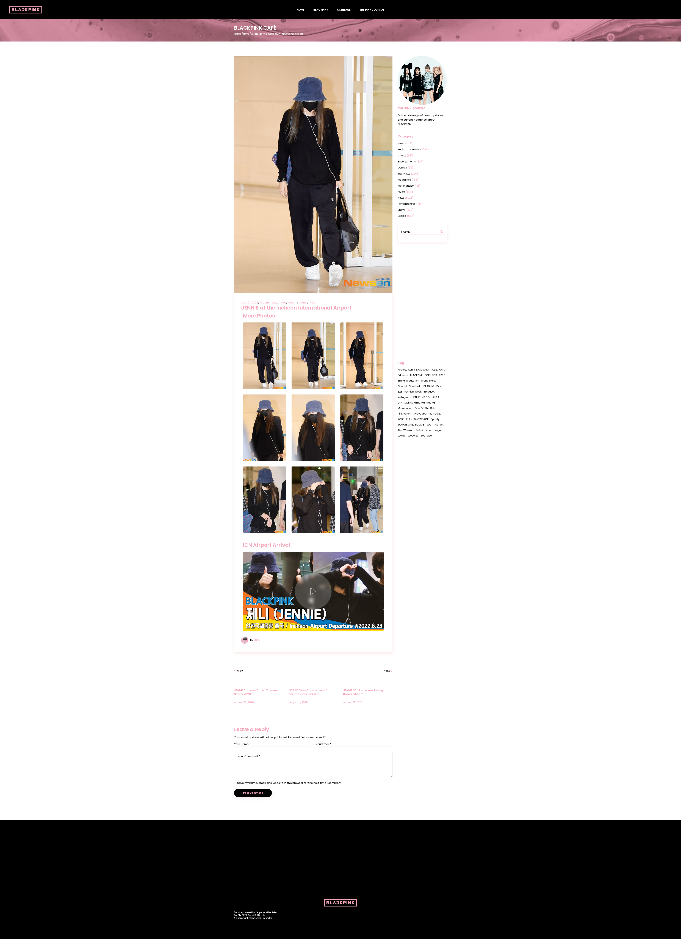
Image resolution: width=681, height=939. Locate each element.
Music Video (405, 408)
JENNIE (303, 302)
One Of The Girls (425, 408)
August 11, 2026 (298, 702)
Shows (402, 210)
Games (402, 167)
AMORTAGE (430, 369)
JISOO (426, 397)
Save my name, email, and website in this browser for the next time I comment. (289, 783)
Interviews (404, 173)
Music (401, 192)
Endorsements (407, 161)
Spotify (435, 419)
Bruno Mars (428, 380)
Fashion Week (413, 391)
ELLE (400, 391)
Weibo (402, 435)
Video (312, 302)
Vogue (438, 430)
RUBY (409, 419)
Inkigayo (429, 391)
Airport (292, 302)
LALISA (435, 397)
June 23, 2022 (249, 302)
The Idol (438, 424)
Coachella (415, 386)
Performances (407, 204)
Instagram (404, 397)
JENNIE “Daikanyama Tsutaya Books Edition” (364, 692)
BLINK (257, 640)
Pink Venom (405, 413)
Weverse (413, 435)
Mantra (425, 402)
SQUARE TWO (423, 424)
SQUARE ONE (405, 424)
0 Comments (268, 302)
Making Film (412, 402)
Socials (402, 216)
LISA (400, 402)
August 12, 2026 (244, 702)
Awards (402, 143)
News (246, 34)
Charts (402, 155)
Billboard (403, 375)
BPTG (442, 375)
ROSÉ (401, 419)
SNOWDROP (421, 419)
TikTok (419, 430)
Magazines (404, 179)
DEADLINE (428, 386)
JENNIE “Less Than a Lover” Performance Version (308, 692)
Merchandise (406, 185)
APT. (441, 369)
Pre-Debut (420, 413)
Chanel (402, 386)
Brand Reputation (408, 380)
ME (433, 402)
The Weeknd (405, 430)
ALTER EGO (414, 369)
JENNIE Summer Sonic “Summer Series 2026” (256, 692)
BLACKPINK (416, 375)
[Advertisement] (422, 301)
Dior (438, 386)
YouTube (426, 435)
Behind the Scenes (409, 149)
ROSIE (436, 413)
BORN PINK (431, 375)
